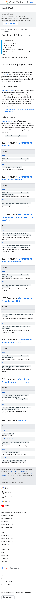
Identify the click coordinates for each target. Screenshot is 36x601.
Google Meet (7, 8)
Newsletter (4, 555)
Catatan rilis (4, 521)
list (3, 164)
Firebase (3, 579)
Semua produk (5, 585)
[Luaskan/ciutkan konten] (15, 41)
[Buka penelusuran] (28, 2)
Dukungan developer (7, 524)
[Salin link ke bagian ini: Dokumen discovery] (20, 87)
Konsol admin (5, 535)
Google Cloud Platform (8, 582)
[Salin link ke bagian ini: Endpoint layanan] (18, 117)
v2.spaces (23, 420)
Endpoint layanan (6, 121)
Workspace (20, 2)
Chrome (3, 576)
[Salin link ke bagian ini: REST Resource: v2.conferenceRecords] (12, 146)
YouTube (4, 561)
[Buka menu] (3, 2)
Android (3, 573)
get (3, 156)
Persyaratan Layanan (7, 527)
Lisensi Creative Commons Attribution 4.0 (19, 471)
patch (4, 457)
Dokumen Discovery (7, 90)
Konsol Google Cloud (7, 541)
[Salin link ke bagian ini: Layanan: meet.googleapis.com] (3, 68)
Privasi (12, 592)
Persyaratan (5, 592)
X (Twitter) (4, 558)
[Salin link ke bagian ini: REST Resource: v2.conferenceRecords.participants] (24, 180)
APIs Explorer (5, 544)
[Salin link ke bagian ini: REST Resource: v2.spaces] (29, 421)
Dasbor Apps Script (7, 538)
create (4, 430)
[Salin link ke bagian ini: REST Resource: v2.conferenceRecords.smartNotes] (24, 301)
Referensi (6, 31)
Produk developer (6, 518)
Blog (2, 552)
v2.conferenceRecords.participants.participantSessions (17, 217)
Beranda (3, 29)
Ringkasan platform (7, 515)
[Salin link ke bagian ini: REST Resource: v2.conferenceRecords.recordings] (23, 262)
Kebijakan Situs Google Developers (10, 477)
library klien (5, 74)
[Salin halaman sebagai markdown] (26, 35)
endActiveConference (9, 439)
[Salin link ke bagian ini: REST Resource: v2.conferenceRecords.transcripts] (23, 343)
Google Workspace (13, 29)
